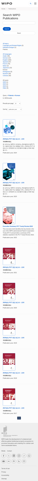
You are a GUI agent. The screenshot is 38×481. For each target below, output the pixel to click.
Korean (17, 95)
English (5, 60)
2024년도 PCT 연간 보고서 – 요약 (13, 139)
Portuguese (6, 71)
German (5, 58)
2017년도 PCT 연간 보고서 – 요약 (13, 408)
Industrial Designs (8, 47)
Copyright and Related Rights (12, 45)
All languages (7, 54)
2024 (4, 82)
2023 (4, 84)
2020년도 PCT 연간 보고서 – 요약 (13, 302)
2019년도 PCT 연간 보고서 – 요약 (13, 337)
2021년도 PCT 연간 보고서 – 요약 (13, 267)
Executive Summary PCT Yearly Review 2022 (18, 226)
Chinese (5, 75)
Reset (19, 33)
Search (7, 29)
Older (4, 88)
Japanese (6, 67)
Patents (11, 95)
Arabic (5, 56)
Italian (5, 66)
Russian (5, 73)
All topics (6, 43)
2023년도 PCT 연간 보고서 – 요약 (13, 182)
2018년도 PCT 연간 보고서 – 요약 (13, 373)
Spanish (5, 62)
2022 (4, 86)
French (5, 64)
